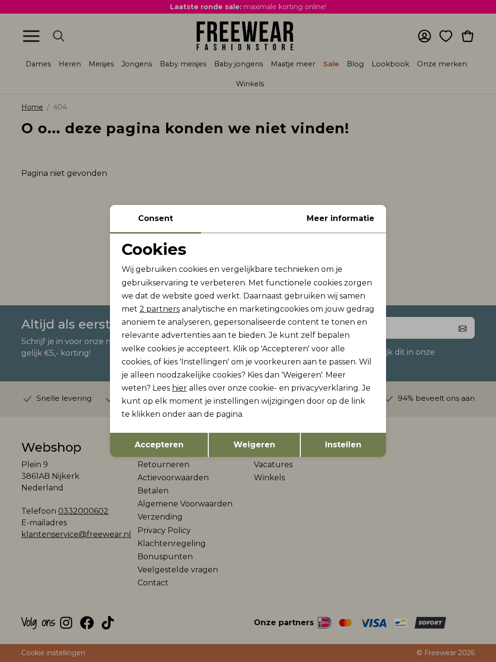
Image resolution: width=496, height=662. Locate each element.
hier (179, 388)
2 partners (160, 309)
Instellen (343, 444)
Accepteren (159, 444)
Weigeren (254, 444)
